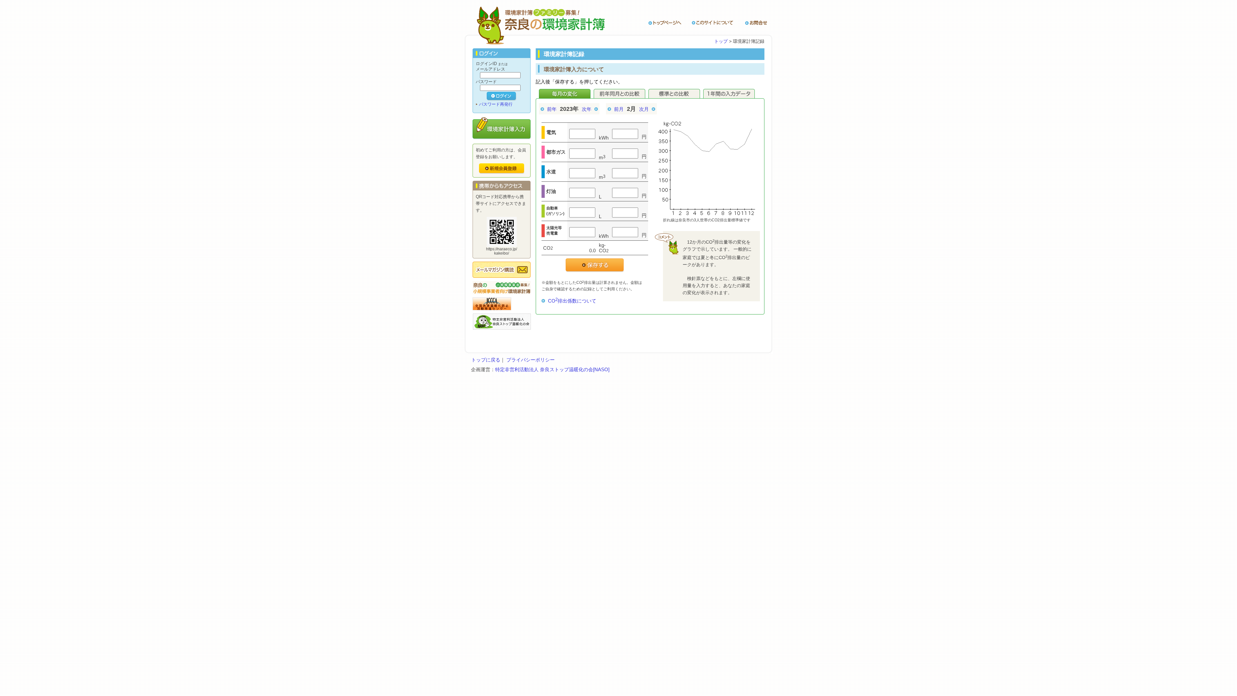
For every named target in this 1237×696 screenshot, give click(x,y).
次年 (586, 109)
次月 (644, 109)
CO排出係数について (572, 301)
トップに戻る (485, 359)
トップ (721, 41)
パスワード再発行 (496, 104)
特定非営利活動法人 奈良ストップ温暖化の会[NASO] (552, 369)
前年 (552, 109)
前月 (619, 109)
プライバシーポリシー (530, 359)
